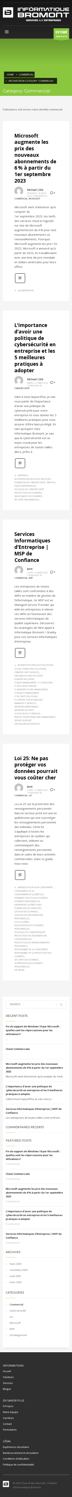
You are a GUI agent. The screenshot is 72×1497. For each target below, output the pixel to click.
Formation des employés (27, 908)
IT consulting (45, 682)
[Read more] (20, 282)
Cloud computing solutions (30, 669)
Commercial (20, 198)
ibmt (30, 569)
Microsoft (34, 198)
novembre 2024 (19, 1270)
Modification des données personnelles (29, 927)
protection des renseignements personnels (32, 944)
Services (8, 1383)
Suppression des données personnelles (28, 965)
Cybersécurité (22, 388)
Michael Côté (35, 190)
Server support (22, 720)
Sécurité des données (26, 959)
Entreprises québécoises (27, 904)
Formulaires (10, 1429)
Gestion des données (26, 911)
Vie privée (19, 970)
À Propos (8, 1406)
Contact (7, 1424)
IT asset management (25, 682)
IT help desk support (25, 686)
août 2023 (15, 1276)
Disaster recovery (24, 679)
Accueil (7, 1371)
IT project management (26, 693)
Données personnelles (27, 901)
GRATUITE (61, 34)
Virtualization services (27, 724)
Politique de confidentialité (29, 932)
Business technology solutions (35, 665)
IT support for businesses (28, 699)
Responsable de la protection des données (32, 955)
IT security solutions (25, 696)
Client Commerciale (18, 1049)
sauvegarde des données (28, 496)
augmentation (25, 290)
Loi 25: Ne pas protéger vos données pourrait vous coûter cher (36, 768)
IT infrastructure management (31, 689)
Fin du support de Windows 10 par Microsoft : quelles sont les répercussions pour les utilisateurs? (33, 1030)
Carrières (8, 1418)
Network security (24, 710)
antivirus (23, 475)
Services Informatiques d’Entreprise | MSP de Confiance (32, 547)
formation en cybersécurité (29, 482)
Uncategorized (18, 1335)
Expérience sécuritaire (16, 1447)
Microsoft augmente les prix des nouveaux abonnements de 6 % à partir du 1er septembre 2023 (35, 158)
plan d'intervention (25, 486)
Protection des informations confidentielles (30, 937)
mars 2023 (16, 1282)
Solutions (8, 1377)
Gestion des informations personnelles (28, 917)
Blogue (7, 1389)
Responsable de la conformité (31, 949)
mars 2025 (16, 1264)
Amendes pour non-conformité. (35, 887)
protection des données (28, 492)
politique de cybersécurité (29, 489)
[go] (61, 1005)
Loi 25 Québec (21, 922)
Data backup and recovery (28, 675)
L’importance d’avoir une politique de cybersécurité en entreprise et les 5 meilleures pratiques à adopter (35, 348)
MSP (31, 578)
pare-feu (51, 482)
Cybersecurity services (26, 672)
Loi (30, 795)
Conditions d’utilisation (16, 1458)
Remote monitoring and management (34, 717)
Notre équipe (10, 1412)
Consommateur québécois (29, 894)
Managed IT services (25, 703)
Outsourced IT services (27, 713)
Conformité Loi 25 (24, 891)
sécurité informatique (26, 499)
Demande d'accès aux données (31, 898)
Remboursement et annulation (21, 1453)
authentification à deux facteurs (32, 479)
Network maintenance (26, 706)
